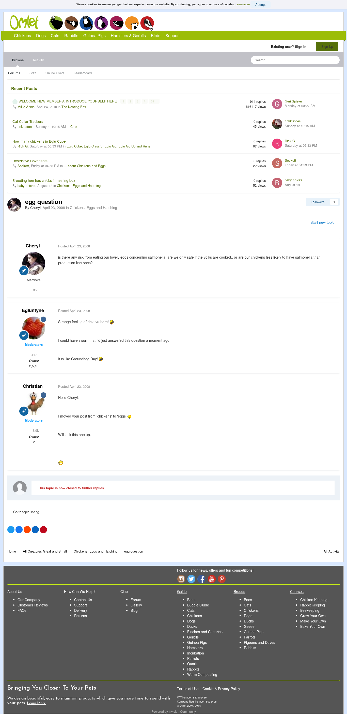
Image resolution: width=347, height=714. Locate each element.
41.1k (35, 354)
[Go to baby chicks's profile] (277, 183)
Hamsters (195, 647)
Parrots (193, 658)
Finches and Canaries (205, 631)
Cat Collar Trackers (27, 121)
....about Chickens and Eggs (85, 165)
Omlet (27, 22)
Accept (260, 4)
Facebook (201, 579)
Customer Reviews (33, 604)
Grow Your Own (313, 615)
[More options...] (330, 246)
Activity (38, 59)
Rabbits (101, 23)
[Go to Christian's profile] (33, 403)
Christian (33, 386)
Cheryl (33, 245)
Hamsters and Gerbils (132, 23)
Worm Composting (202, 674)
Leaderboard (83, 72)
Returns (80, 615)
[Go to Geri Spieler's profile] (277, 104)
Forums (14, 72)
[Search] (334, 60)
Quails (192, 663)
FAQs (22, 610)
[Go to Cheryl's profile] (14, 205)
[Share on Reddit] (27, 529)
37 (153, 101)
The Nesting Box (73, 106)
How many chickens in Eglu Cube (39, 141)
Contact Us (83, 599)
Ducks (192, 626)
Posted (74, 246)
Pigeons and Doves (259, 642)
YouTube (212, 579)
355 (35, 289)
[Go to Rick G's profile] (277, 144)
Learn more (242, 4)
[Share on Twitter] (10, 529)
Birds (147, 23)
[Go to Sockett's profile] (277, 163)
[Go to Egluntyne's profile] (33, 328)
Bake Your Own (312, 626)
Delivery (80, 610)
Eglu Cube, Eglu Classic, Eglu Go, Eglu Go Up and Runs (108, 146)
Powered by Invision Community (173, 711)
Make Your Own (313, 620)
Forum (136, 599)
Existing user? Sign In (289, 46)
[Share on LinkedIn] (35, 529)
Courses (297, 591)
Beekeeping (309, 610)
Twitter (191, 579)
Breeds (239, 591)
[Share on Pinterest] (43, 529)
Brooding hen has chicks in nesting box (43, 180)
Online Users (55, 72)
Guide (182, 591)
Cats (86, 23)
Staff (32, 72)
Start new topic (322, 222)
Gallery (136, 604)
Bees (191, 599)
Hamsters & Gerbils (128, 35)
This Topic (315, 60)
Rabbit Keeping (312, 604)
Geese (249, 626)
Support (172, 35)
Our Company (29, 599)
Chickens (56, 23)
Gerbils (193, 636)
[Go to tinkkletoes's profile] (277, 124)
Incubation (195, 653)
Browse (18, 59)
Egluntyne (33, 310)
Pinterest (222, 579)
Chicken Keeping (313, 599)
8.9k (35, 430)
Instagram (181, 579)
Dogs (71, 23)
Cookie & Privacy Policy (221, 688)
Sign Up (327, 46)
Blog (134, 610)
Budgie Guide (198, 604)
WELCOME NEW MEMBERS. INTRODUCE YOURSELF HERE (68, 100)
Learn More (36, 703)
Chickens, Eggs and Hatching (79, 185)
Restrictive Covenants (30, 160)
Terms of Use (188, 688)
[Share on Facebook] (19, 529)
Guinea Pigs (117, 23)
